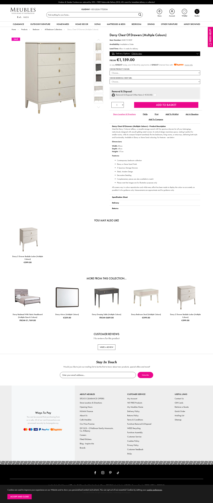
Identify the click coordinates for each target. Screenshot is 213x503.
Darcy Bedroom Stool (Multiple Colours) (146, 314)
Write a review (106, 347)
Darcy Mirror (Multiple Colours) (67, 314)
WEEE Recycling (134, 428)
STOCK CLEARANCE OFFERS (92, 398)
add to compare (156, 119)
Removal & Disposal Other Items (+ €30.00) (133, 95)
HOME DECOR (81, 24)
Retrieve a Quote (182, 407)
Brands (82, 447)
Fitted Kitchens (85, 439)
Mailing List (179, 415)
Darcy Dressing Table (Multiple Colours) (106, 314)
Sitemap (178, 419)
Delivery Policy (133, 411)
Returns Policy (133, 415)
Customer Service (134, 436)
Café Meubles (85, 419)
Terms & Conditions (135, 419)
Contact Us (179, 398)
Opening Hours (86, 407)
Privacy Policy (133, 445)
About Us (83, 415)
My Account (132, 398)
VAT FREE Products (134, 402)
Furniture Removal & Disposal (139, 424)
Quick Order (180, 411)
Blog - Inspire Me (87, 443)
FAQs (145, 114)
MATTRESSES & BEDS (116, 24)
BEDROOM (136, 24)
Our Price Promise (87, 424)
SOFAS (97, 24)
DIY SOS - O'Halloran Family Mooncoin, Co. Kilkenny (97, 429)
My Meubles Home (135, 407)
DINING (151, 24)
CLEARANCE (18, 24)
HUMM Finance (86, 411)
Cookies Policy (133, 441)
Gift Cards (179, 402)
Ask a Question (192, 114)
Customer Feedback (135, 449)
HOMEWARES (63, 24)
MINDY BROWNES (192, 24)
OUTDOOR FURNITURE (40, 24)
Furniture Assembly (135, 432)
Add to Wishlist (172, 114)
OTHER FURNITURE (169, 24)
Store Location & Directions (124, 114)
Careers (83, 435)
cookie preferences (154, 490)
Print (156, 114)
